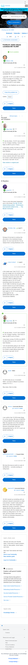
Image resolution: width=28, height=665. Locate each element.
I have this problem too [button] (10, 92)
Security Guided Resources (11, 593)
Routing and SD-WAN (8, 30)
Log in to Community (10, 560)
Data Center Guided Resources (12, 586)
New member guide (9, 556)
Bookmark (9, 33)
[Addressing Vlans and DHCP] (22, 116)
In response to (18, 408)
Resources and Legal (9, 637)
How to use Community (10, 554)
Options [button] (24, 33)
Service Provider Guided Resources (13, 596)
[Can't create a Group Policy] (19, 116)
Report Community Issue (11, 640)
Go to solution (14, 52)
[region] (14, 657)
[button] (4, 103)
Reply (14, 108)
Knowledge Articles (9, 612)
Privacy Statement (13, 658)
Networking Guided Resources (12, 589)
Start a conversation (14, 22)
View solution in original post (11, 162)
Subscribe (17, 33)
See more (6, 600)
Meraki (9, 96)
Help (6, 642)
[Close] (26, 651)
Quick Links (6, 629)
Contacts (7, 632)
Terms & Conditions (10, 644)
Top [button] (2, 625)
